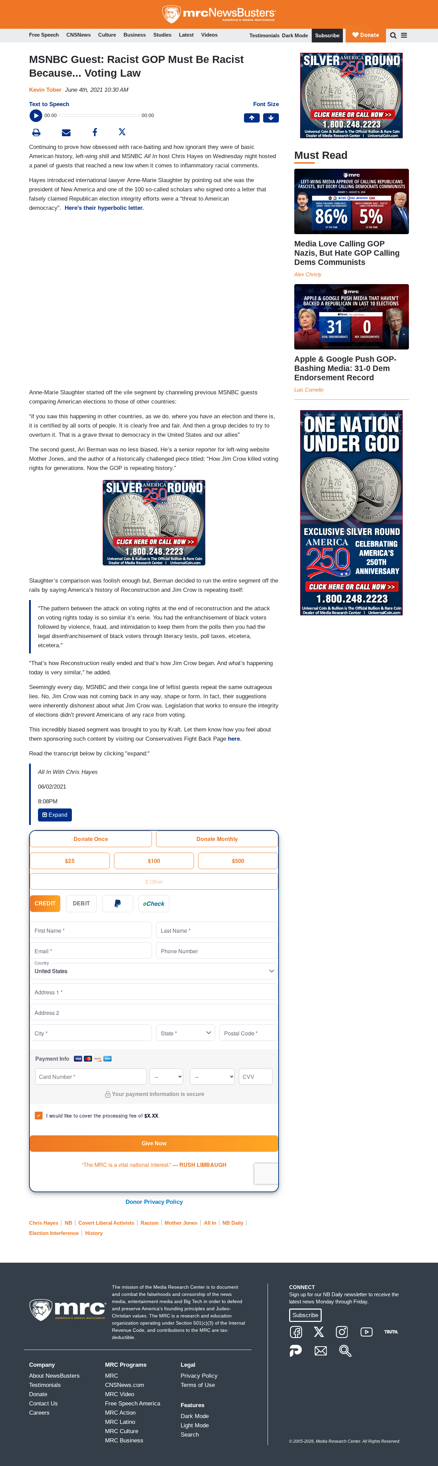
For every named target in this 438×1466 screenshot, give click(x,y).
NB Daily (232, 1223)
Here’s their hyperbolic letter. (104, 208)
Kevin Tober (45, 90)
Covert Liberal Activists (106, 1223)
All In (210, 1223)
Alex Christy (308, 274)
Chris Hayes (43, 1223)
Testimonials (264, 35)
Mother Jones (181, 1223)
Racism (149, 1223)
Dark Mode (295, 35)
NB (68, 1223)
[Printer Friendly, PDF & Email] (66, 133)
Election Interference (54, 1233)
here (234, 739)
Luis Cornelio (308, 390)
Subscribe (327, 35)
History (94, 1233)
